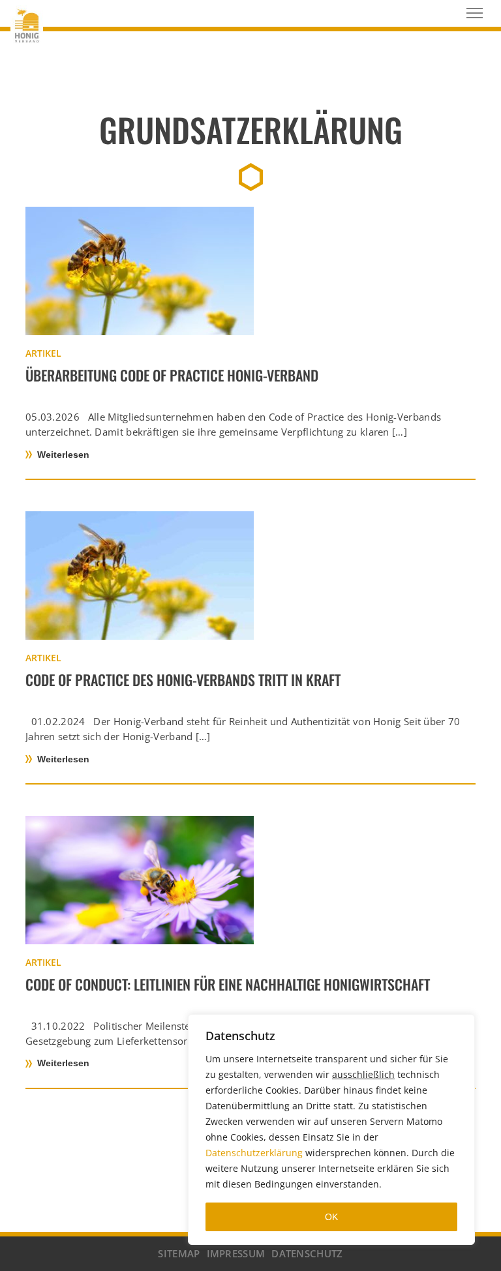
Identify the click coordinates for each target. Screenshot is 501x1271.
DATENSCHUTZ (306, 1253)
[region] (331, 1129)
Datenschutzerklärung (254, 1152)
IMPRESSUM (236, 1253)
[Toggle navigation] (475, 13)
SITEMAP (179, 1253)
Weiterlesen (63, 454)
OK (331, 1217)
